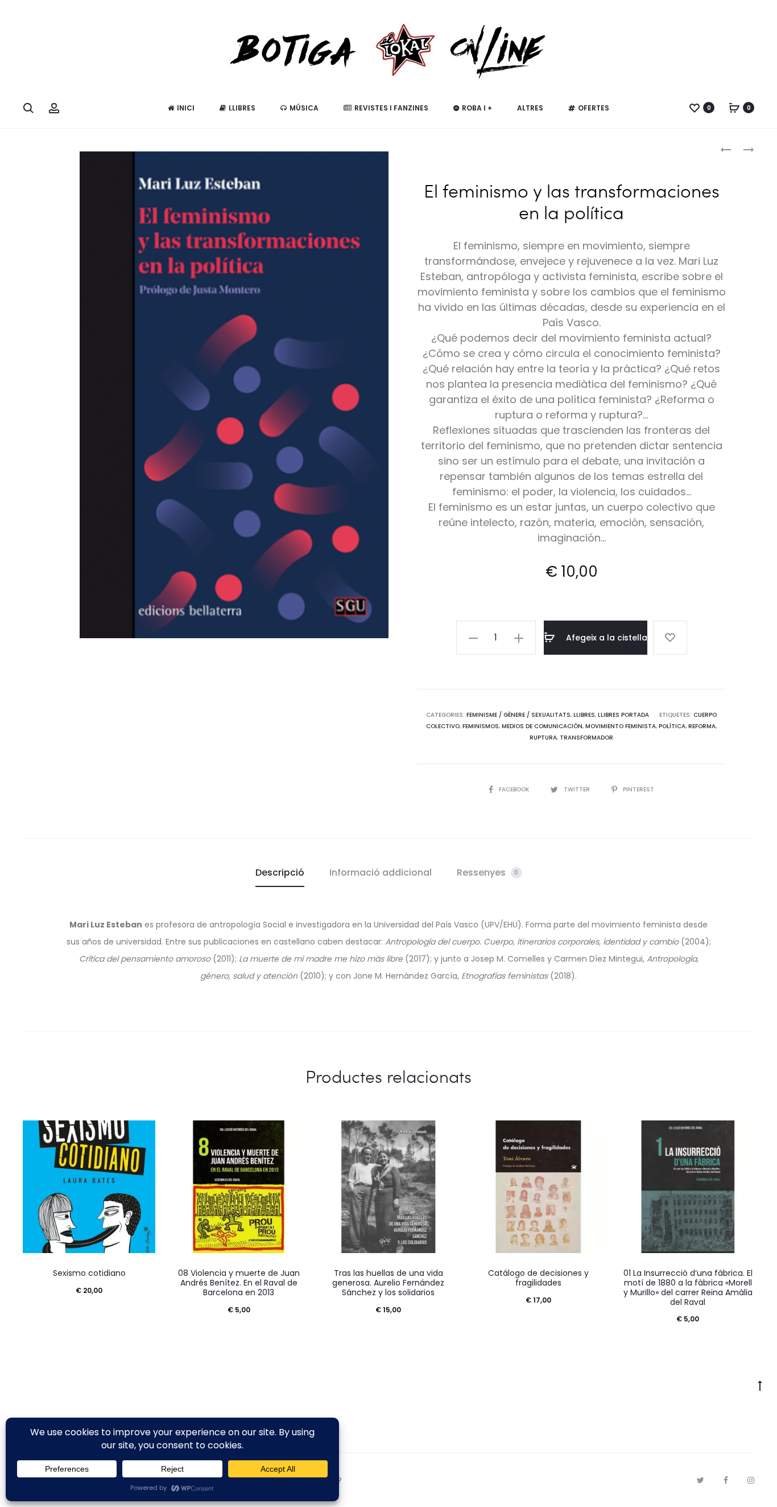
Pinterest (638, 789)
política (672, 726)
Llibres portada (623, 715)
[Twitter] (700, 1480)
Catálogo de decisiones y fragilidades (538, 1277)
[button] (473, 638)
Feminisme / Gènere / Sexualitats (518, 715)
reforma (702, 726)
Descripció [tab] (279, 872)
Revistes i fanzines (391, 108)
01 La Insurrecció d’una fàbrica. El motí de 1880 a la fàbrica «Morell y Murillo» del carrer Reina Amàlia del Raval (688, 1287)
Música (304, 108)
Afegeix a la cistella (605, 637)
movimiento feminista (620, 726)
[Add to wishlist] (670, 638)
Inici (186, 108)
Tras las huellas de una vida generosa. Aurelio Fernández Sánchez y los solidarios (388, 1282)
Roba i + (477, 108)
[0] (694, 107)
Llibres (242, 108)
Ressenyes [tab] (488, 872)
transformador (586, 737)
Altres (530, 108)
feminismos (480, 726)
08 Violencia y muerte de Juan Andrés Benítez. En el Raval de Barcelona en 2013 (239, 1282)
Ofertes (593, 108)
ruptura (543, 737)
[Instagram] (750, 1480)
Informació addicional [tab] (380, 872)
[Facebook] (726, 1480)
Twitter (578, 789)
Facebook (515, 789)
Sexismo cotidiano (89, 1273)
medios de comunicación (542, 726)
